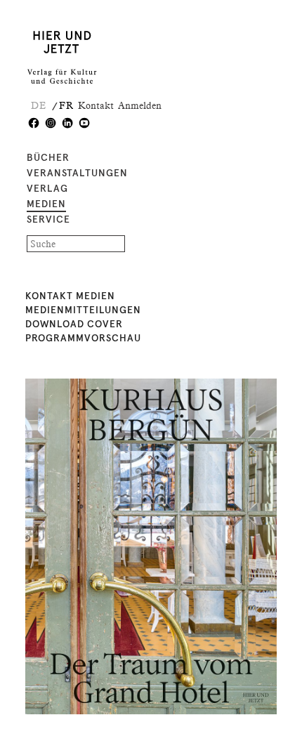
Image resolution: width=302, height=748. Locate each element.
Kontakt (96, 105)
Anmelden (140, 105)
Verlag (47, 189)
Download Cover (74, 324)
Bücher (48, 158)
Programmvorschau (83, 338)
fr (66, 105)
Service (48, 220)
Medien (46, 204)
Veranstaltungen (77, 173)
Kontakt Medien (70, 296)
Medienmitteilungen (83, 310)
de (38, 105)
